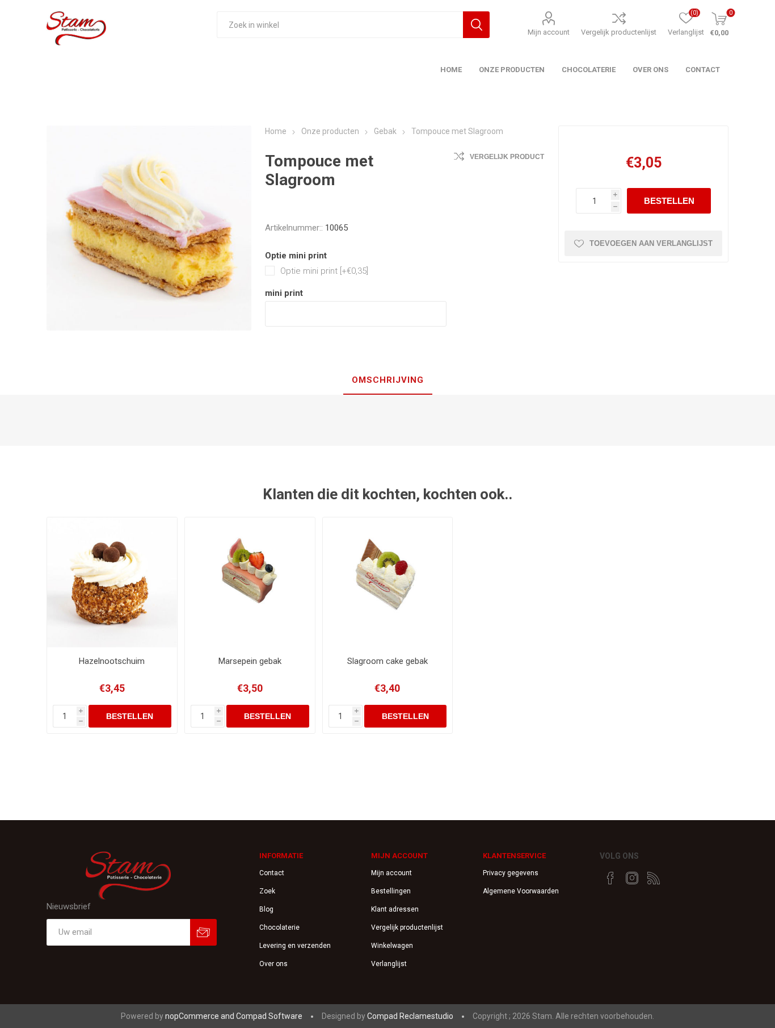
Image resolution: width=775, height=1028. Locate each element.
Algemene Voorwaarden (521, 891)
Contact (271, 873)
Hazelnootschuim (112, 661)
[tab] (387, 380)
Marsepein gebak (249, 661)
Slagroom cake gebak (387, 661)
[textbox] (340, 24)
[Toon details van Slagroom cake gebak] (388, 582)
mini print (284, 293)
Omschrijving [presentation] (388, 380)
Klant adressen (395, 909)
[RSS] (654, 878)
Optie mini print (296, 255)
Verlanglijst (389, 964)
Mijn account (549, 32)
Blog (266, 909)
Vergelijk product (507, 157)
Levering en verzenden (295, 946)
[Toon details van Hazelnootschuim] (112, 582)
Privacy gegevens (510, 873)
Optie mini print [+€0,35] (324, 271)
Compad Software (269, 1016)
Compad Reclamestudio (410, 1016)
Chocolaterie (279, 927)
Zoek (267, 891)
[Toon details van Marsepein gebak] (250, 582)
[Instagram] (632, 878)
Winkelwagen (392, 946)
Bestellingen (391, 891)
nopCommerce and (200, 1016)
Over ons (273, 964)
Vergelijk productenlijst (618, 32)
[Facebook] (610, 878)
